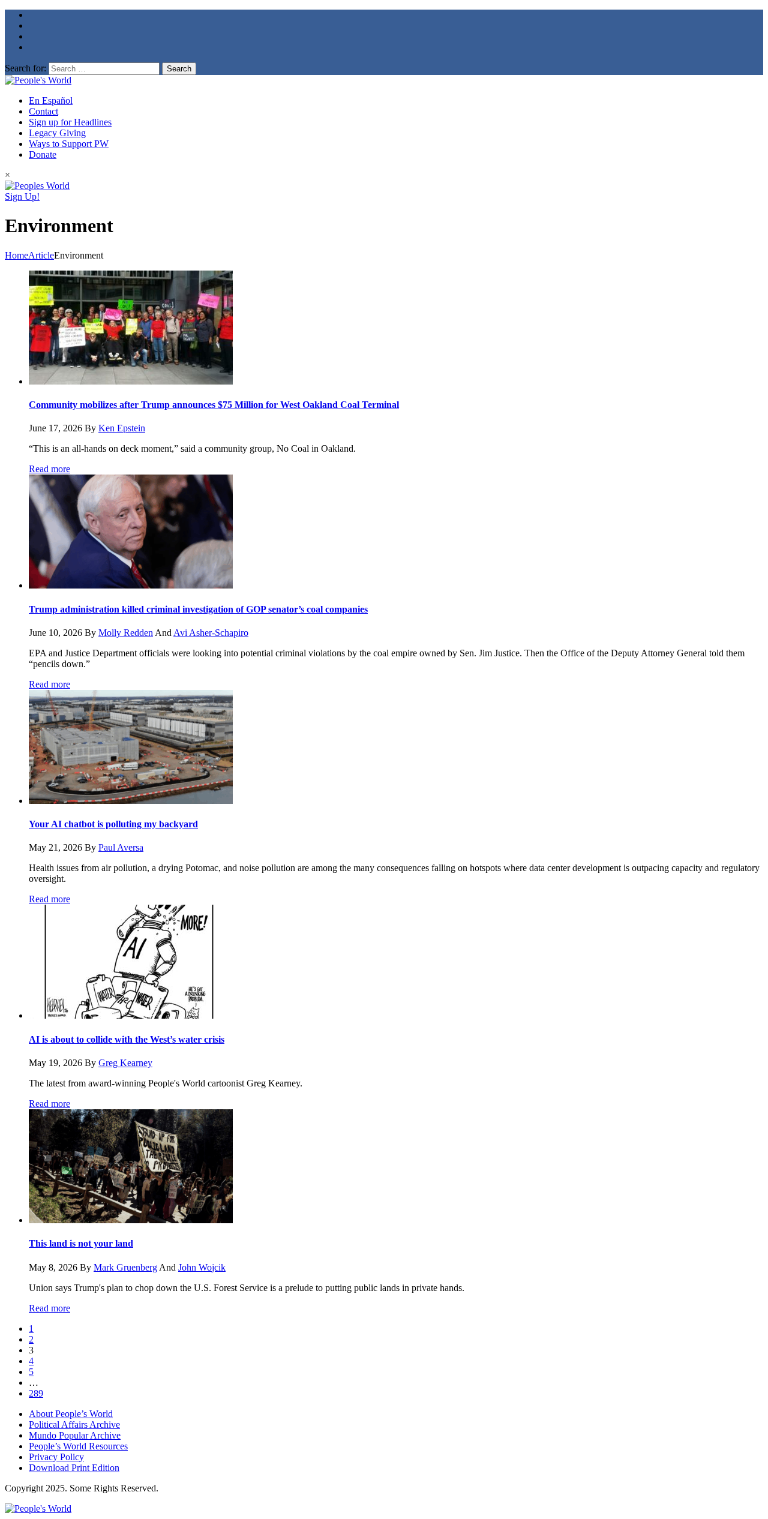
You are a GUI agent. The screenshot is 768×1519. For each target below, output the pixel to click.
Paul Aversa (120, 847)
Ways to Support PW (69, 144)
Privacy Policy (56, 1457)
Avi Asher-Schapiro (210, 633)
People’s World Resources (78, 1446)
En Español (51, 100)
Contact (43, 111)
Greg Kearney (125, 1063)
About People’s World (71, 1414)
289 (36, 1393)
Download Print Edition (74, 1468)
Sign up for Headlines (70, 122)
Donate (42, 154)
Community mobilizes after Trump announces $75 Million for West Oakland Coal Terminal (214, 405)
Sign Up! (22, 196)
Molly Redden (125, 633)
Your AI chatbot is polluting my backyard (113, 824)
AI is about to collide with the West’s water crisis (126, 1039)
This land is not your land (81, 1243)
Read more (49, 469)
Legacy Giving (57, 133)
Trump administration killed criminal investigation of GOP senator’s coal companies (198, 609)
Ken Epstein (121, 428)
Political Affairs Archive (74, 1424)
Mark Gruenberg (125, 1267)
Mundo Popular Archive (75, 1435)
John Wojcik (202, 1267)
